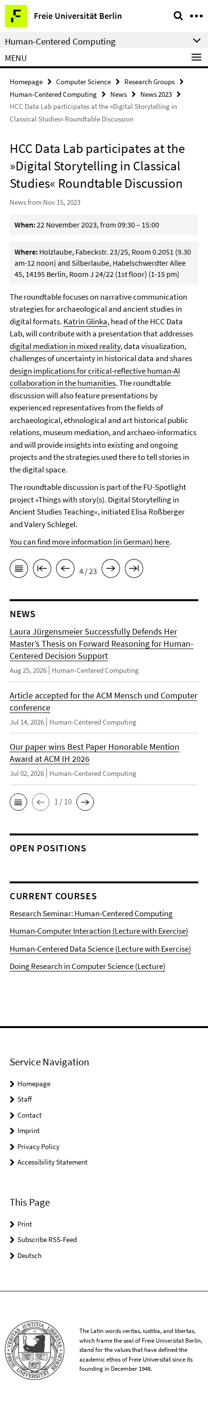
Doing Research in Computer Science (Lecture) (87, 966)
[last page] (134, 570)
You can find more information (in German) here (89, 541)
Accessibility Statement (52, 1162)
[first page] (42, 570)
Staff (24, 1099)
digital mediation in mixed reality (65, 346)
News (118, 94)
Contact (29, 1115)
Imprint (28, 1130)
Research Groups (149, 81)
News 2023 (156, 94)
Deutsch (29, 1255)
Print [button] (24, 1223)
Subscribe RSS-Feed (47, 1239)
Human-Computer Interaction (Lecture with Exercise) (99, 930)
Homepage (26, 81)
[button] (18, 802)
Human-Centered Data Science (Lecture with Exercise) (100, 948)
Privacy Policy (38, 1146)
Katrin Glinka (85, 321)
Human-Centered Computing (53, 94)
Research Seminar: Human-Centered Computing (91, 913)
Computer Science (83, 81)
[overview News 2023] (19, 570)
